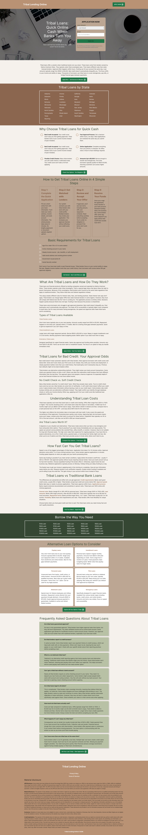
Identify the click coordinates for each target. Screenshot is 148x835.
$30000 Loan (85, 533)
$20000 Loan (57, 533)
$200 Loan (56, 523)
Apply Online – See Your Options (73, 351)
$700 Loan (56, 526)
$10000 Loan (99, 531)
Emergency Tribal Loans (46, 339)
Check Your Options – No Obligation (73, 172)
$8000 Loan (71, 531)
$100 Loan (42, 523)
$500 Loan (98, 523)
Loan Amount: (81, 25)
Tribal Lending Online (35, 4)
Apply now (91, 41)
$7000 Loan (57, 531)
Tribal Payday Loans (45, 319)
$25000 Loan (71, 533)
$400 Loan (84, 523)
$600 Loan (42, 526)
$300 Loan (70, 523)
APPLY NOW (117, 4)
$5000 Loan (98, 528)
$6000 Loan (43, 531)
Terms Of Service (74, 776)
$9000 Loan (85, 531)
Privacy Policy (99, 45)
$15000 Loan (43, 533)
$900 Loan (84, 526)
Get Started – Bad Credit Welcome (72, 275)
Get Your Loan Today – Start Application (73, 751)
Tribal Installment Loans (46, 330)
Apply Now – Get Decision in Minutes (72, 79)
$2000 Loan (57, 528)
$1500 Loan (43, 528)
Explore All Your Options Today (72, 609)
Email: (79, 32)
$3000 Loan (71, 528)
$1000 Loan (98, 526)
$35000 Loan (99, 533)
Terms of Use (80, 47)
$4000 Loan (85, 528)
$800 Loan (70, 526)
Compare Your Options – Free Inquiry (72, 440)
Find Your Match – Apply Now (73, 509)
